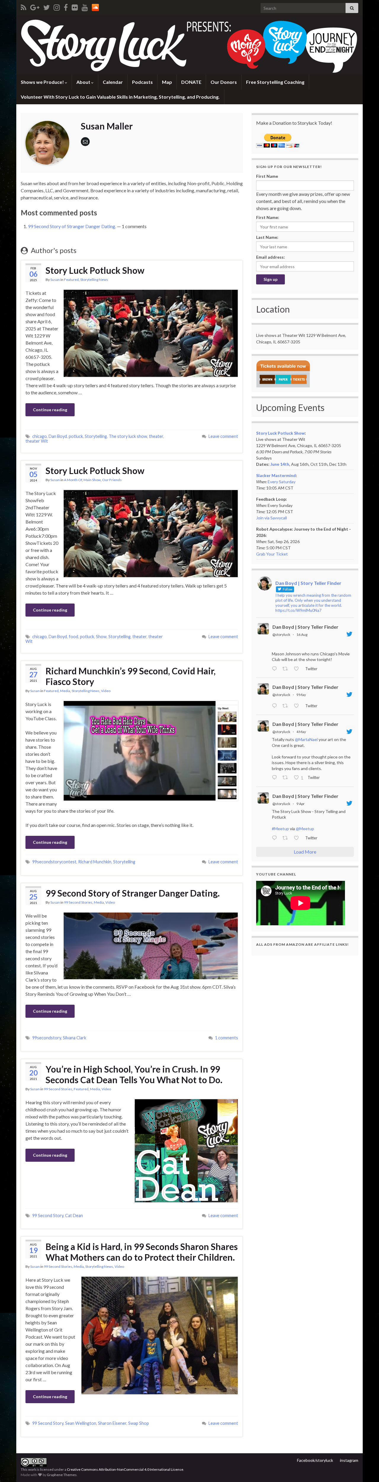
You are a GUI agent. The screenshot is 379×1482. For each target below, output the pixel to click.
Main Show (92, 480)
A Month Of (73, 480)
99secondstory (46, 1037)
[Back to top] (365, 1468)
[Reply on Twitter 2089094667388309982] (275, 669)
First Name (267, 176)
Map (167, 82)
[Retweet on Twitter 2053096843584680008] (287, 706)
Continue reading (50, 409)
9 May (301, 694)
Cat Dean (74, 1215)
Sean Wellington (80, 1423)
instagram (349, 1460)
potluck (76, 436)
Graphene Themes (62, 1475)
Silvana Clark (74, 1037)
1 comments (226, 1037)
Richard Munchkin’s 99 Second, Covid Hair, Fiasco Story (131, 676)
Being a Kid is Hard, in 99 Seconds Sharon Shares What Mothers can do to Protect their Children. (142, 1251)
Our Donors (224, 82)
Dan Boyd (58, 436)
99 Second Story (47, 1215)
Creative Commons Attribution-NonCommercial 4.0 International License (125, 1469)
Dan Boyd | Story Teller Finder (305, 627)
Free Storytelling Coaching (275, 82)
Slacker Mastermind (276, 475)
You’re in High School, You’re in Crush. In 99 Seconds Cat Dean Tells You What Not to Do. (134, 1074)
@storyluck (281, 634)
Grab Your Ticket (272, 553)
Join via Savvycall (271, 517)
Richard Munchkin (94, 861)
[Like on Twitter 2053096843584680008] (298, 706)
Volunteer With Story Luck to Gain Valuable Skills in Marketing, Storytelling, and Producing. (120, 97)
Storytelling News (94, 279)
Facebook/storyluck (315, 1460)
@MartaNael (306, 739)
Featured (71, 279)
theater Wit (36, 441)
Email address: (270, 257)
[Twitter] (46, 6)
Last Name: (267, 237)
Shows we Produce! (43, 82)
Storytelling (96, 436)
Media (65, 691)
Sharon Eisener (112, 1423)
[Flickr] (75, 6)
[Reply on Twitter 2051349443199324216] (275, 778)
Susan (55, 279)
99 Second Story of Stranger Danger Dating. (72, 226)
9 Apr (300, 803)
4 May (301, 731)
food (73, 636)
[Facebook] (66, 6)
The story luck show (128, 436)
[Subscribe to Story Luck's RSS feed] (23, 6)
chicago (39, 436)
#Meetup (280, 828)
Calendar (113, 82)
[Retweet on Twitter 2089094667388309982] (287, 669)
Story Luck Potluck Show (95, 270)
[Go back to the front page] (189, 45)
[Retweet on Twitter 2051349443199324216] (287, 778)
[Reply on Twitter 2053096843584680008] (275, 706)
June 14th (279, 464)
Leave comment (223, 436)
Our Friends (112, 480)
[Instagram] (57, 6)
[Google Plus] (34, 6)
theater (156, 436)
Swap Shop (138, 1423)
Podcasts (142, 82)
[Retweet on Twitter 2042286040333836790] (287, 838)
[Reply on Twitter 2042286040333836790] (275, 838)
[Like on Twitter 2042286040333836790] (298, 838)
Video (105, 691)
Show (101, 636)
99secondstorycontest (54, 861)
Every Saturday (282, 481)
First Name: (267, 217)
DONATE (191, 82)
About (83, 82)
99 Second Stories (78, 902)
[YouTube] (85, 6)
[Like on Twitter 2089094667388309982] (298, 669)
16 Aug (301, 634)
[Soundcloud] (95, 6)
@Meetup (305, 828)
